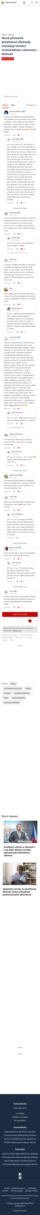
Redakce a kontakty (20, 1117)
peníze (28, 688)
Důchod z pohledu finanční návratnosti (20, 1139)
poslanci (7, 693)
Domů (4, 35)
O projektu (20, 1113)
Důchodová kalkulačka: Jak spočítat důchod (20, 1164)
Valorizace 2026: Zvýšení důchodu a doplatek (20, 1154)
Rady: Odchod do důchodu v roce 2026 (20, 1132)
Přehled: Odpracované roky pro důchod (20, 1142)
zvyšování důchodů (11, 702)
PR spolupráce (20, 1120)
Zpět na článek (7, 59)
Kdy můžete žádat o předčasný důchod (20, 1161)
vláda (6, 698)
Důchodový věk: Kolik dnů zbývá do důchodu (20, 1157)
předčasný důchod (22, 693)
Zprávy (11, 35)
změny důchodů (18, 698)
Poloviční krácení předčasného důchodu (20, 1135)
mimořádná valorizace (13, 688)
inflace (13, 683)
